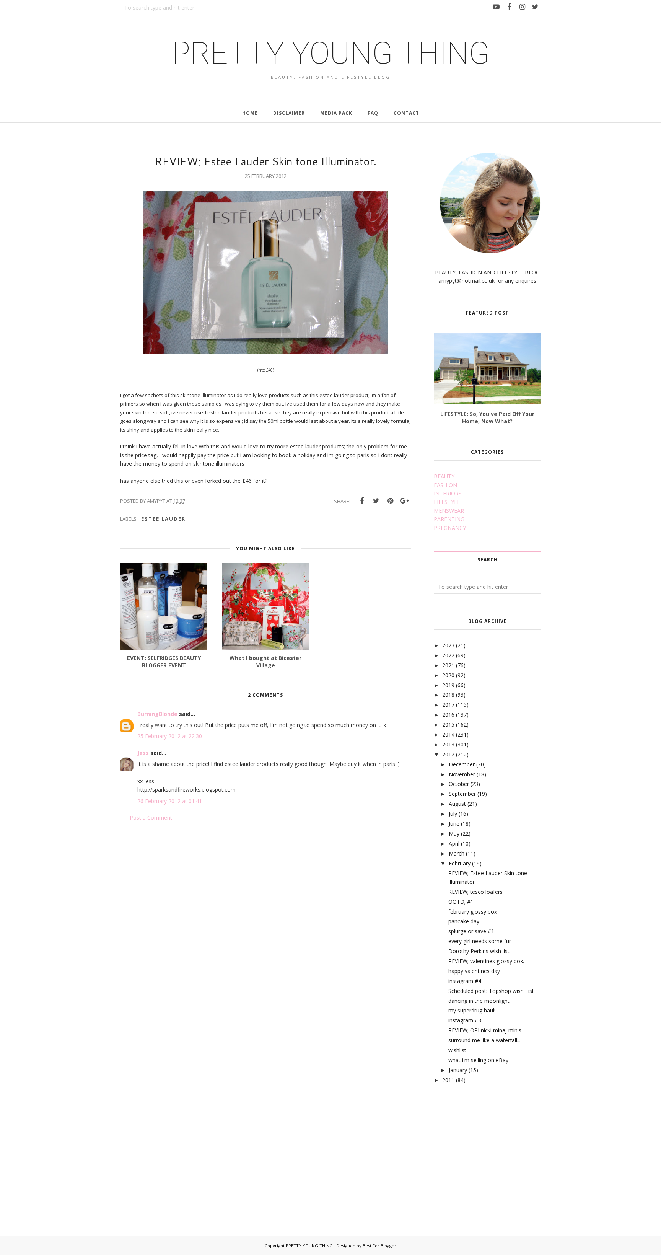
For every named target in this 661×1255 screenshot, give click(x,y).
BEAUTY (444, 476)
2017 (448, 704)
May (454, 833)
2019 (448, 685)
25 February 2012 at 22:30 (169, 736)
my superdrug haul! (471, 1010)
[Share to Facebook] (362, 501)
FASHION (445, 485)
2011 (448, 1080)
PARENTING (449, 519)
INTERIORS (448, 493)
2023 (448, 645)
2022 (448, 655)
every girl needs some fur (479, 941)
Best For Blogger (379, 1245)
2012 (448, 754)
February (460, 863)
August (457, 803)
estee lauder (163, 518)
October (459, 783)
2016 (448, 714)
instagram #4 (464, 980)
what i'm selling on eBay (478, 1060)
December (462, 764)
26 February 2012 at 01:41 (169, 801)
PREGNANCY (450, 527)
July (453, 813)
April (454, 843)
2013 (448, 744)
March (456, 853)
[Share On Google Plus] (404, 501)
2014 (448, 734)
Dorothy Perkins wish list (479, 951)
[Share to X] (376, 501)
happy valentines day (474, 971)
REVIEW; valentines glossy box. (486, 961)
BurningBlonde (157, 713)
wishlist (457, 1050)
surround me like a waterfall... (484, 1040)
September (462, 793)
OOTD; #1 (461, 901)
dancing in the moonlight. (479, 1000)
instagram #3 (464, 1020)
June (454, 823)
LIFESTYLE (447, 501)
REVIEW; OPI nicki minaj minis (484, 1030)
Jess (143, 752)
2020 (448, 675)
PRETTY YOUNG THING (331, 53)
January (458, 1070)
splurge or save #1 (471, 931)
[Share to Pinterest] (390, 501)
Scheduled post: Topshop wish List (491, 990)
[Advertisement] (491, 1151)
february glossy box (472, 911)
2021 (448, 665)
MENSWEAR (449, 510)
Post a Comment (151, 817)
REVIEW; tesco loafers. (476, 891)
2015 (448, 724)
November (462, 774)
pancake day (463, 921)
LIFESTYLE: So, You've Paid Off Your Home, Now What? (487, 417)
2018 (448, 694)
